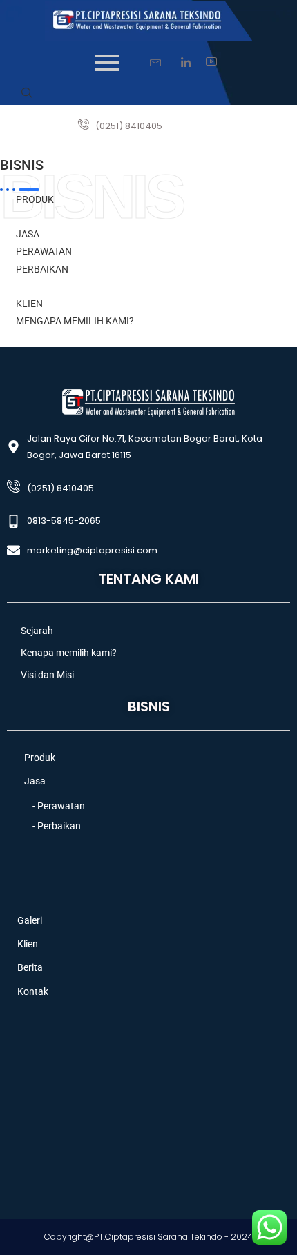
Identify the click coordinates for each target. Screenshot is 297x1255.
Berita (30, 967)
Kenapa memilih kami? (69, 652)
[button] (27, 94)
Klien (27, 944)
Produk (39, 758)
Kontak (32, 992)
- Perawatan (58, 806)
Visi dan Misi (47, 674)
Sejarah (37, 630)
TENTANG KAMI (148, 579)
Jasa (35, 781)
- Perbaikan (56, 826)
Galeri (29, 921)
